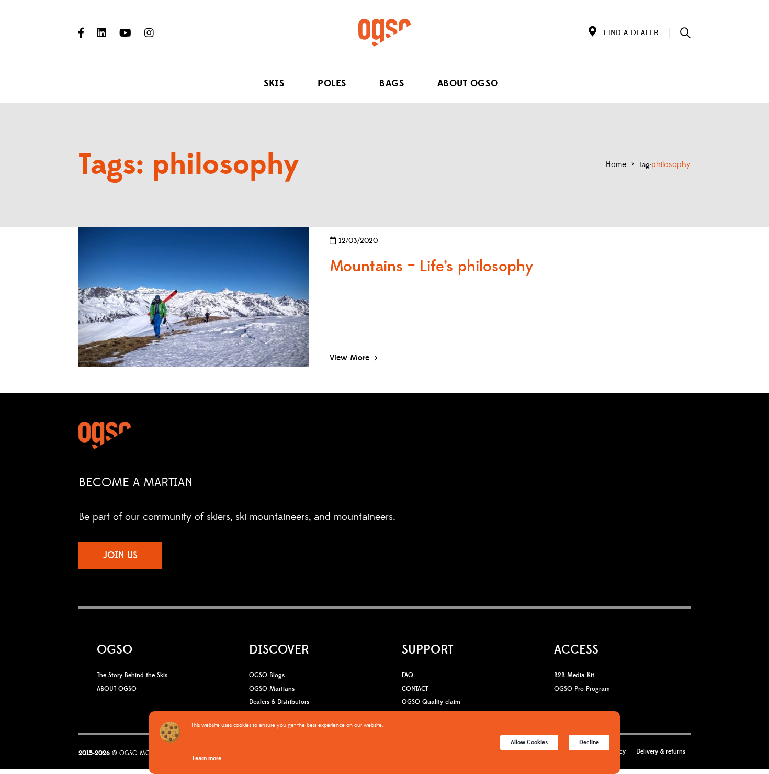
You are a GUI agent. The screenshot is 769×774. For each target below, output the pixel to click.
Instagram (149, 33)
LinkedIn (101, 33)
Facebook (81, 33)
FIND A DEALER (631, 33)
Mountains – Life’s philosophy (432, 267)
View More (349, 357)
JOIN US (120, 555)
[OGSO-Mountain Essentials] (384, 33)
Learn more (207, 758)
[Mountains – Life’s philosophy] (193, 297)
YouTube (125, 33)
